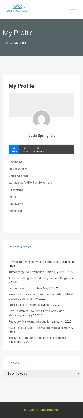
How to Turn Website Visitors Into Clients (35, 262)
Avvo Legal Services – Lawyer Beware (33, 327)
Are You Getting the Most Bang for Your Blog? (38, 278)
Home (6, 42)
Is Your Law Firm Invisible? (25, 288)
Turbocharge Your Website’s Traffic (31, 272)
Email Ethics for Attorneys (25, 305)
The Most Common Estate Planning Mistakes (37, 338)
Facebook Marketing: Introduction (30, 321)
